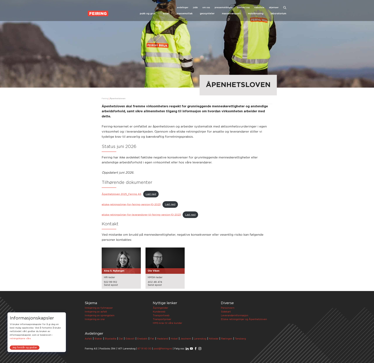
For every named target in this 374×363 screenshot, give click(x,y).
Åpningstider (160, 308)
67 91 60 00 (144, 349)
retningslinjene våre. (20, 339)
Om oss (206, 8)
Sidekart (226, 312)
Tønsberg (240, 339)
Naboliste (259, 8)
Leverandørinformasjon (234, 315)
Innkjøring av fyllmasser (99, 308)
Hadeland (162, 339)
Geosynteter (207, 13)
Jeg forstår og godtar (24, 347)
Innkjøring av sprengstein (99, 315)
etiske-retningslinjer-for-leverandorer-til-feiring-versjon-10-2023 (141, 214)
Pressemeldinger (223, 8)
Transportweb (161, 315)
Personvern (227, 308)
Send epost (111, 285)
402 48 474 (155, 282)
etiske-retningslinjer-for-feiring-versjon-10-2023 (131, 204)
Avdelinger (182, 8)
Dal (121, 339)
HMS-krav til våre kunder (167, 323)
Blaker (98, 339)
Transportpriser (162, 319)
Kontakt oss (243, 8)
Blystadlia (110, 339)
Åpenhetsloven (117, 99)
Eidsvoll (130, 339)
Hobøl (174, 339)
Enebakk (142, 339)
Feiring (105, 99)
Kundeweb (159, 312)
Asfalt (166, 13)
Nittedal (213, 339)
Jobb (195, 8)
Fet (152, 339)
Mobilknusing (255, 13)
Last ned (151, 194)
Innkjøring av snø (95, 319)
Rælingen (226, 339)
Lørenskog (200, 339)
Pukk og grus (147, 13)
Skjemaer (274, 8)
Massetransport (231, 13)
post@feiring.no (163, 349)
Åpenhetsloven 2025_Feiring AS (121, 194)
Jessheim (185, 339)
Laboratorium (278, 13)
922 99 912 (110, 282)
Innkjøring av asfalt (96, 312)
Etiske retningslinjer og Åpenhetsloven (244, 319)
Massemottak (185, 13)
